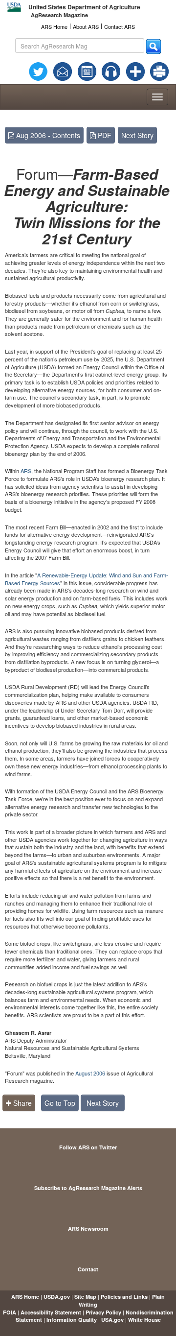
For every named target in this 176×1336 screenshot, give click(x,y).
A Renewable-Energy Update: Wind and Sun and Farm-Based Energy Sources (86, 579)
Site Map (85, 1296)
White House (144, 1319)
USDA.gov (57, 1296)
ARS (26, 471)
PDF (103, 135)
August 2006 (90, 1073)
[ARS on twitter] (38, 70)
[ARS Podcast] (111, 70)
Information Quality (71, 1319)
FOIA (9, 1312)
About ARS (86, 26)
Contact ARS (119, 26)
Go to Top (59, 1103)
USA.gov (112, 1319)
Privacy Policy (103, 1312)
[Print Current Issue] (156, 71)
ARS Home (54, 26)
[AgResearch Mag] (87, 70)
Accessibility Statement (51, 1312)
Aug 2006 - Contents (47, 135)
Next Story (137, 135)
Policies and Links (124, 1296)
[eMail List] (62, 70)
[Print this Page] (159, 70)
